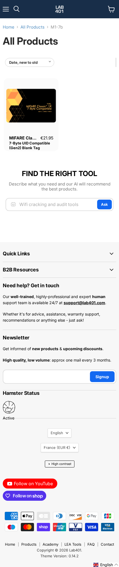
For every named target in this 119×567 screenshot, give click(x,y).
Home (8, 27)
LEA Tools (72, 544)
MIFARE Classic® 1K (29, 138)
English (57, 433)
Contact (107, 544)
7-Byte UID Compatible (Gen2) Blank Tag (29, 145)
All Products (32, 27)
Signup (102, 376)
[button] (106, 565)
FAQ (91, 544)
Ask (104, 204)
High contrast (59, 464)
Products (29, 544)
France (57, 447)
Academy (50, 544)
